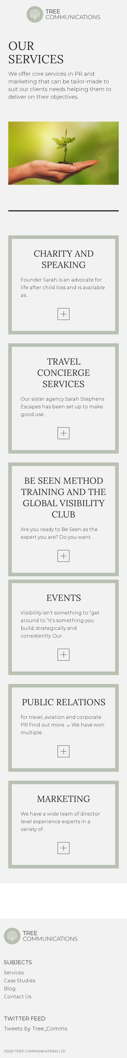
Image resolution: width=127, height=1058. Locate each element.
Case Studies (19, 980)
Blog (10, 988)
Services (14, 973)
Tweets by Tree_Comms (35, 1028)
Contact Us (17, 996)
